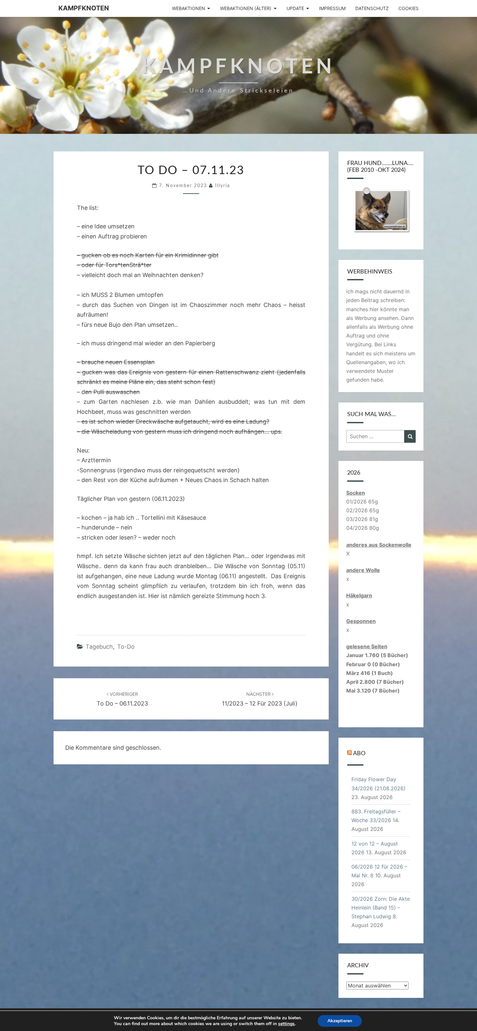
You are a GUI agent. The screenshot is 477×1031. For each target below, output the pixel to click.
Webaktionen (188, 8)
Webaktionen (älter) (245, 8)
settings (286, 1024)
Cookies (408, 8)
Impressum (332, 8)
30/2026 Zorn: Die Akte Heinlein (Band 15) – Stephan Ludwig (380, 908)
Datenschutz (372, 8)
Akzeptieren (339, 1021)
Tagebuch (99, 646)
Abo (359, 754)
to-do (126, 646)
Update (295, 8)
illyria (222, 186)
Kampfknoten (83, 8)
